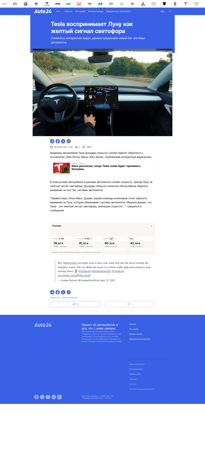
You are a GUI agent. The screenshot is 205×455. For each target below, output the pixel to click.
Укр (162, 11)
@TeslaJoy (118, 271)
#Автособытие (70, 298)
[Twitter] (42, 397)
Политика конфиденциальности (141, 389)
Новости (68, 11)
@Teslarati (84, 271)
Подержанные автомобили (118, 11)
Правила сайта (135, 374)
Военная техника (95, 11)
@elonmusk (70, 262)
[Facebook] (36, 397)
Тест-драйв (80, 11)
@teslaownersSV (101, 271)
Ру (170, 11)
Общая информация (137, 364)
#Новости (55, 298)
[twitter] (63, 141)
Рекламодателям (136, 369)
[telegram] (52, 141)
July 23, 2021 (108, 280)
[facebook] (58, 141)
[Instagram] (59, 397)
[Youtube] (48, 397)
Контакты (133, 384)
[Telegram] (54, 397)
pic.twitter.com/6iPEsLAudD (74, 275)
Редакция (133, 379)
